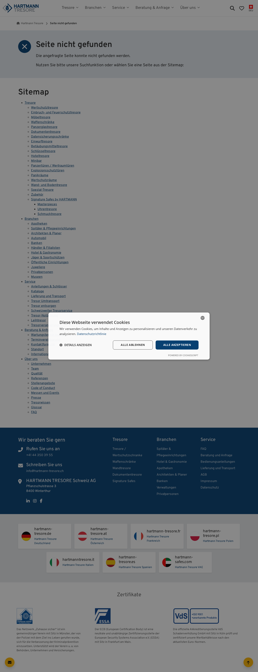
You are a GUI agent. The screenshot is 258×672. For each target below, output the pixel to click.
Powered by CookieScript (183, 355)
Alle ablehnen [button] (133, 345)
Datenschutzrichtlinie (91, 334)
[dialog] (129, 336)
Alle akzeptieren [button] (177, 345)
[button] (75, 345)
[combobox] (203, 318)
